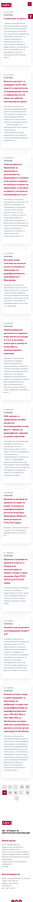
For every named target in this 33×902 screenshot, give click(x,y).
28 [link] (15, 792)
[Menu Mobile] (30, 4)
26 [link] (4, 792)
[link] (30, 16)
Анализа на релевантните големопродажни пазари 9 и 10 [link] (16, 630)
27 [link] (10, 792)
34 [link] (27, 792)
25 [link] (27, 787)
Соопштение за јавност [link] (15, 18)
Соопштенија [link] (8, 15)
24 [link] (22, 787)
